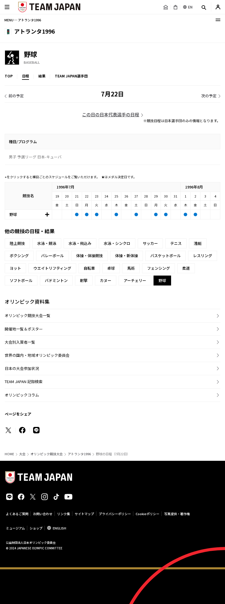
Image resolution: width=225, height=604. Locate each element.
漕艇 (198, 243)
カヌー (105, 280)
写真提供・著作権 (177, 513)
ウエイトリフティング (52, 268)
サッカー (150, 243)
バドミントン (56, 280)
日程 (25, 75)
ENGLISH (59, 528)
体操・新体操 (126, 255)
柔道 (186, 268)
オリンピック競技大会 (46, 454)
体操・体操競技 (89, 255)
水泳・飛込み (80, 243)
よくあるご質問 (17, 513)
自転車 (89, 268)
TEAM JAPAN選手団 (71, 75)
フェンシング (158, 268)
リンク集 (63, 513)
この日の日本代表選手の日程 (110, 114)
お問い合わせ (42, 513)
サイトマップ (84, 513)
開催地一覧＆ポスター (24, 329)
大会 (22, 454)
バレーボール (52, 255)
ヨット (15, 268)
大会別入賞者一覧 (20, 342)
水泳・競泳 (46, 243)
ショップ (36, 528)
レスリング (202, 255)
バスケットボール (165, 255)
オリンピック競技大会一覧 (27, 315)
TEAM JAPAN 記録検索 (23, 381)
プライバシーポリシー (115, 513)
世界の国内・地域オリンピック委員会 (37, 355)
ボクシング (19, 255)
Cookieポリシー (147, 513)
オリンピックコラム (22, 395)
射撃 (84, 280)
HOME (9, 454)
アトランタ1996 (79, 454)
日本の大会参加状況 (22, 368)
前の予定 (16, 95)
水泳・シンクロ (117, 243)
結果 (41, 75)
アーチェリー (135, 280)
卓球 (111, 268)
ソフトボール (21, 280)
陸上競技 (17, 243)
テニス (176, 243)
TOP (9, 75)
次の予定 (209, 95)
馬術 (131, 268)
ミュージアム (15, 528)
